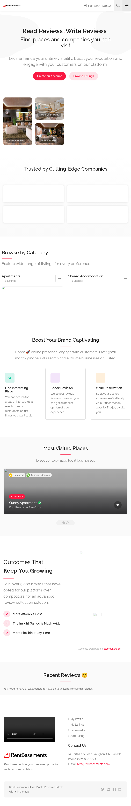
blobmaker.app (112, 648)
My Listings (77, 724)
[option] (34, 125)
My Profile (76, 719)
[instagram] (120, 789)
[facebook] (114, 789)
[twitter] (103, 789)
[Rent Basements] (11, 5)
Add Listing (77, 735)
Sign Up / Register (99, 5)
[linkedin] (108, 789)
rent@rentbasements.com (93, 764)
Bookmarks (77, 730)
